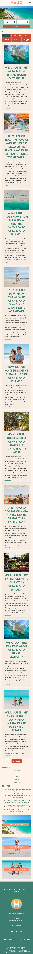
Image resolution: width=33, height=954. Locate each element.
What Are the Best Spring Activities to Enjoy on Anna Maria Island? (16, 582)
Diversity (21, 939)
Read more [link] (8, 108)
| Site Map (24, 952)
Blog (27, 35)
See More (16, 761)
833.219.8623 (16, 925)
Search (17, 27)
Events (16, 40)
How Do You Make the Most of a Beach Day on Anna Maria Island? (16, 374)
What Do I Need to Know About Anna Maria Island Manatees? (16, 650)
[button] (30, 4)
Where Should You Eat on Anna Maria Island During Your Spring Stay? (16, 515)
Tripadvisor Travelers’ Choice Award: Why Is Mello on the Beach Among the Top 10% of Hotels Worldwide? (16, 147)
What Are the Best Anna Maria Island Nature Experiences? (17, 790)
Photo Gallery (10, 889)
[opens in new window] (12, 931)
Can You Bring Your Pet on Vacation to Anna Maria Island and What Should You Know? (16, 300)
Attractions (16, 35)
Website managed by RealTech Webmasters (16, 950)
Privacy (16, 892)
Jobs (28, 939)
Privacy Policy (9, 949)
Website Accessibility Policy (20, 949)
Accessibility (24, 889)
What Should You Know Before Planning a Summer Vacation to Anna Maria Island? (16, 224)
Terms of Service (15, 952)
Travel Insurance (9, 939)
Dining (6, 40)
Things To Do (26, 40)
